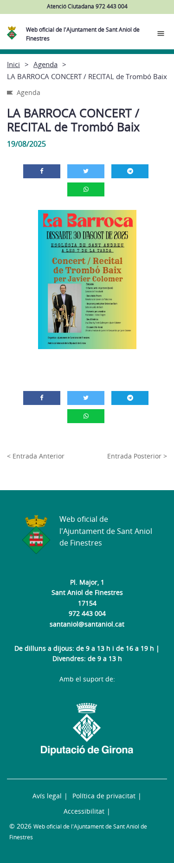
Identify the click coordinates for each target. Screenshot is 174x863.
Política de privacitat (103, 795)
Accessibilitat (84, 811)
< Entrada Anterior (35, 456)
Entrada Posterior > (137, 456)
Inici (13, 64)
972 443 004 (87, 613)
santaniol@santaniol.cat (87, 624)
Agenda (45, 64)
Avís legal (47, 795)
